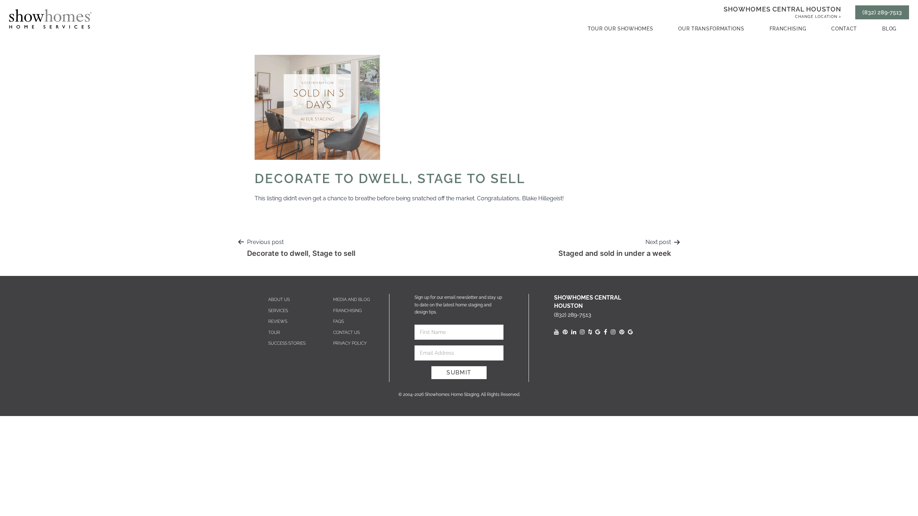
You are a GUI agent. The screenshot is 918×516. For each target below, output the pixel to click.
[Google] (597, 332)
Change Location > (818, 16)
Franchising (788, 29)
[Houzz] (590, 332)
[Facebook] (605, 332)
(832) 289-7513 (882, 12)
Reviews (277, 321)
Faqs (338, 321)
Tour (274, 332)
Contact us (346, 332)
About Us (279, 299)
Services (278, 310)
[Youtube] (556, 332)
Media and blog (351, 299)
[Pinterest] (565, 332)
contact (844, 29)
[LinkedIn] (573, 332)
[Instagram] (582, 332)
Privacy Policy (350, 343)
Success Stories (287, 343)
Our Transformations (711, 29)
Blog (889, 29)
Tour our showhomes (620, 29)
